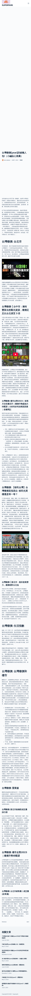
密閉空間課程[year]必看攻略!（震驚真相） (13, 965)
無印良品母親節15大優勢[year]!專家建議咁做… (15, 971)
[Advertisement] (15, 77)
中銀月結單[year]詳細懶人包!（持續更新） (13, 944)
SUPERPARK (7, 5)
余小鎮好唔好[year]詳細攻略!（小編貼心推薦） (15, 958)
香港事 (21, 160)
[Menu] (28, 3)
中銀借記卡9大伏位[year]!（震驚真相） (13, 977)
